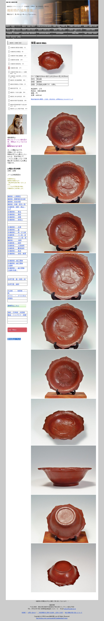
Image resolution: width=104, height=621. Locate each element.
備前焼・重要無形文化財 (17, 199)
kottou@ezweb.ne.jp (70, 609)
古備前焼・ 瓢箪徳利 (16, 248)
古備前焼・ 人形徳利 (16, 245)
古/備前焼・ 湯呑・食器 (17, 253)
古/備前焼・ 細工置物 (16, 268)
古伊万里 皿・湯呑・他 (17, 279)
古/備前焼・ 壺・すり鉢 (17, 232)
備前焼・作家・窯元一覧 (17, 204)
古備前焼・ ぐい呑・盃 (17, 235)
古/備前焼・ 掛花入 (15, 220)
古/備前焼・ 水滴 (14, 227)
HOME (24, 612)
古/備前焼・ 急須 (14, 251)
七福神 (10, 265)
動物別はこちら (13, 305)
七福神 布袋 (13, 270)
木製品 (10, 298)
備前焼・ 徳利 (15, 240)
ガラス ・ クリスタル (17, 295)
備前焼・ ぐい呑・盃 (17, 238)
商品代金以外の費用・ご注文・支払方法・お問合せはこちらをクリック (52, 99)
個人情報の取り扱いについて (73, 612)
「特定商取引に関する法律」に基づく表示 (50, 612)
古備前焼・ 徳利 (14, 243)
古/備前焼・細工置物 (15, 261)
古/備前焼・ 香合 (14, 212)
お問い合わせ (32, 612)
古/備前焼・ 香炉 (14, 214)
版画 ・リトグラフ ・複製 (17, 315)
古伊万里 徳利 (13, 284)
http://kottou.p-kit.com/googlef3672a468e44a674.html (51, 618)
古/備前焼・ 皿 (14, 230)
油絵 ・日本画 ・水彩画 (16, 312)
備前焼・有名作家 (14, 202)
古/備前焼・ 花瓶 (14, 217)
